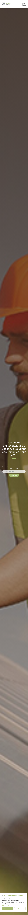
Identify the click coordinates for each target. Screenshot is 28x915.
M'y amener (14, 475)
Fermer (20, 909)
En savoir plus (5, 905)
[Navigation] (24, 4)
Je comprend (7, 909)
